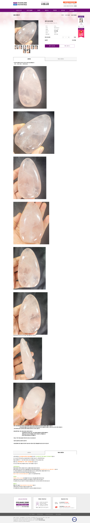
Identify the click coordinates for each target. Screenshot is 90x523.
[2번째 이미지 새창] (20, 47)
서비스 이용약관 (31, 514)
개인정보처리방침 (40, 514)
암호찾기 (74, 3)
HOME (62, 15)
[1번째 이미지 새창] (16, 47)
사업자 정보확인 (58, 514)
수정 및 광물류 (67, 15)
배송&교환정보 (61, 59)
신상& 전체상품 (73, 15)
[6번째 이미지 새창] (36, 47)
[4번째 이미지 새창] (28, 47)
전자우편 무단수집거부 (49, 514)
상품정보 (29, 59)
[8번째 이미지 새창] (28, 51)
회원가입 (70, 3)
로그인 (65, 3)
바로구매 (52, 46)
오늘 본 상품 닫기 (81, 28)
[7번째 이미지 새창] (24, 51)
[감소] (63, 37)
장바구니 (68, 46)
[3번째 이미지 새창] (24, 47)
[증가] (69, 37)
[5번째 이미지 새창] (32, 47)
